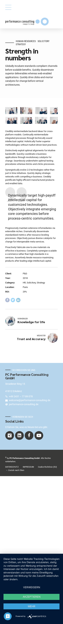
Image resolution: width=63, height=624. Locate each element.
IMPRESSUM (28, 467)
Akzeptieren (31, 596)
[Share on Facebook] (7, 300)
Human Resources (26, 41)
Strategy (21, 44)
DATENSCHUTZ (12, 467)
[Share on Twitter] (13, 300)
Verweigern (31, 587)
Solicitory (43, 41)
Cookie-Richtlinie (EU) (47, 467)
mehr (31, 606)
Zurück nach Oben (16, 470)
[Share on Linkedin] (18, 300)
